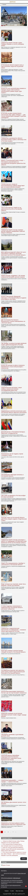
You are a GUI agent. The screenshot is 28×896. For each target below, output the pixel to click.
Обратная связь (19, 890)
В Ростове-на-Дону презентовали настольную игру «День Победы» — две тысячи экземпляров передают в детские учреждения (13, 115)
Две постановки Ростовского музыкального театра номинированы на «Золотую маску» (13, 321)
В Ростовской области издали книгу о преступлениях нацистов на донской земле (12, 66)
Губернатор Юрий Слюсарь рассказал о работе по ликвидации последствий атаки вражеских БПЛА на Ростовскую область (13, 541)
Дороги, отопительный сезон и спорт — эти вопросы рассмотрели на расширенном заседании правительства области (13, 162)
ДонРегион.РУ (21, 893)
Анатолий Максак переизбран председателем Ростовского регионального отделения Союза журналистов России (11, 757)
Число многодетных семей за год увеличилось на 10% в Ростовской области (11, 209)
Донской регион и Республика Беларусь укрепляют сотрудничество (13, 432)
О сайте (12, 890)
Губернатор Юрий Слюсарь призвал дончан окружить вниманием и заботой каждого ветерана (13, 231)
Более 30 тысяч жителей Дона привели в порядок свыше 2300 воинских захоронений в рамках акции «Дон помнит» (14, 19)
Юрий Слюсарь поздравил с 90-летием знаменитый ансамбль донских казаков (13, 276)
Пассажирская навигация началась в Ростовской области (12, 475)
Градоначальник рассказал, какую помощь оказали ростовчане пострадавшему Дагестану (11, 389)
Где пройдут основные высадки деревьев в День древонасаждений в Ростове (13, 344)
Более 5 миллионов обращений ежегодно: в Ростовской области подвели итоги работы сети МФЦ (13, 298)
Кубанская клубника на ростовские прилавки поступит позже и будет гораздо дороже (13, 715)
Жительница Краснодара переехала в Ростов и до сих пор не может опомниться (13, 692)
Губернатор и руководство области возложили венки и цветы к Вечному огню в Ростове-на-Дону (13, 139)
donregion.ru (20, 882)
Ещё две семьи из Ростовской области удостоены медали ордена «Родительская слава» (14, 519)
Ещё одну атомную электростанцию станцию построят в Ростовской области (13, 651)
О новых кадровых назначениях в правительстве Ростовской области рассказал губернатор (11, 607)
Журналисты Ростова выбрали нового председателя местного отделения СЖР (13, 823)
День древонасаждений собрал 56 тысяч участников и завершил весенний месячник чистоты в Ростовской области (13, 253)
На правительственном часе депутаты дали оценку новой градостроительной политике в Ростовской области (13, 672)
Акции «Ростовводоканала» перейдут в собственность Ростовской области (13, 564)
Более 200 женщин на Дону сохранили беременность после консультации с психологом (13, 367)
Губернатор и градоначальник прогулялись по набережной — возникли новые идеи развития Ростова (13, 630)
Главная (6, 890)
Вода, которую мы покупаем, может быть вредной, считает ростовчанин (13, 584)
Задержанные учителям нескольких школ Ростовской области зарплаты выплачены (14, 411)
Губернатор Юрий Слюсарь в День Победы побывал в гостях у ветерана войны (12, 44)
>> (15, 832)
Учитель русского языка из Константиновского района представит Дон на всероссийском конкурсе (13, 185)
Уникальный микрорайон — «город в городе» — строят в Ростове (12, 781)
